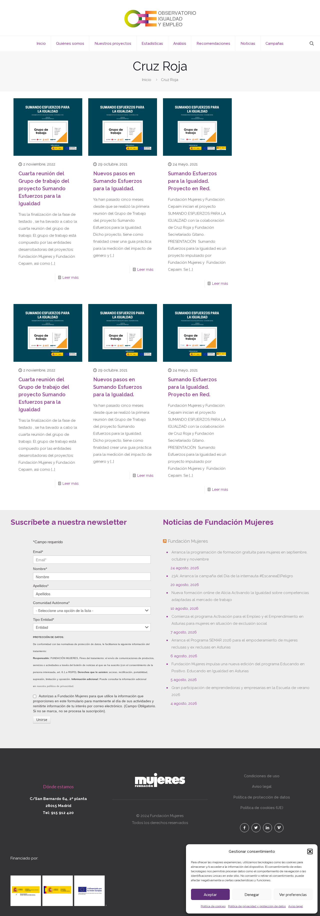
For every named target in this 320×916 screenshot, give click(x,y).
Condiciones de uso (262, 776)
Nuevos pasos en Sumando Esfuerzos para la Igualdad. (117, 181)
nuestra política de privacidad (55, 686)
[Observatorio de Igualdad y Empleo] (160, 18)
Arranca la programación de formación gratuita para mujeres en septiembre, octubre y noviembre (239, 556)
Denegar (251, 894)
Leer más (70, 277)
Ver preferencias (293, 894)
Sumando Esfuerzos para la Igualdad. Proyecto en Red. (192, 181)
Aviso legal (295, 906)
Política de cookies (213, 906)
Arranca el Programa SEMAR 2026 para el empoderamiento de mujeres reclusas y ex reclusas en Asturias (235, 644)
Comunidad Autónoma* (51, 603)
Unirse (41, 719)
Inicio (146, 80)
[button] (310, 851)
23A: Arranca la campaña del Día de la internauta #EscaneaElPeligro (232, 576)
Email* (38, 552)
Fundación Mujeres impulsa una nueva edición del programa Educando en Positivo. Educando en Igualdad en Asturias (238, 667)
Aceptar (210, 894)
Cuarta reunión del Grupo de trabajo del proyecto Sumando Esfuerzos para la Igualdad (43, 188)
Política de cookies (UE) (261, 808)
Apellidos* (40, 586)
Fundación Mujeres (188, 541)
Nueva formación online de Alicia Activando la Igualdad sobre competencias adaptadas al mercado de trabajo (240, 596)
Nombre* (40, 569)
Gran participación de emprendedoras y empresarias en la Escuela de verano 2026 (241, 691)
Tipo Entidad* (43, 620)
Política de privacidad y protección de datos (257, 906)
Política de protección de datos (261, 797)
